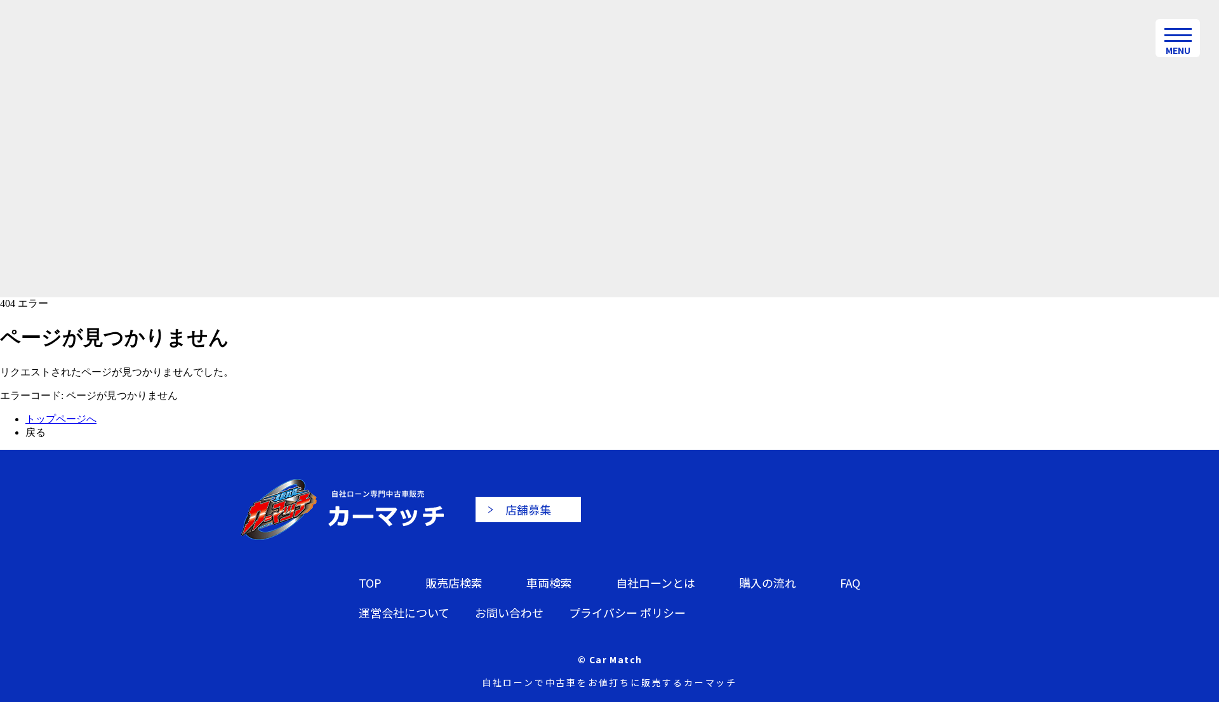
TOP (370, 582)
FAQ (850, 582)
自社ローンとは (655, 582)
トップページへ (61, 419)
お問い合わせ (509, 612)
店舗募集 (528, 509)
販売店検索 (454, 582)
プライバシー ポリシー (627, 612)
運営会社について (404, 612)
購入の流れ (767, 582)
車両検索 (549, 582)
